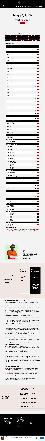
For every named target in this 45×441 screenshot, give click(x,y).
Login (9, 285)
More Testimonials (26, 258)
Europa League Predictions (20, 419)
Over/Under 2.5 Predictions (7, 424)
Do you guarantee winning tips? (30, 402)
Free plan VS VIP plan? (26, 406)
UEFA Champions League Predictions (22, 418)
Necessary (2, 439)
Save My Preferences (41, 439)
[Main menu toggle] (3, 6)
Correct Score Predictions (7, 423)
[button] (36, 6)
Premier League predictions (9, 335)
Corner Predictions (6, 420)
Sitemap (31, 423)
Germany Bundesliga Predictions (21, 423)
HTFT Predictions (6, 419)
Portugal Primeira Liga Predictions (21, 425)
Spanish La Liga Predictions (20, 421)
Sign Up (7, 282)
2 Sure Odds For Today (22, 35)
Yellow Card (11, 40)
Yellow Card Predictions (7, 422)
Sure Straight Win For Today (34, 40)
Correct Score (22, 40)
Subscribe (33, 290)
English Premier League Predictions (21, 420)
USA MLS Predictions (19, 422)
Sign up (22, 280)
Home (11, 35)
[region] (22, 438)
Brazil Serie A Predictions (20, 426)
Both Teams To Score (34, 35)
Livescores (31, 422)
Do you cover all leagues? (28, 398)
